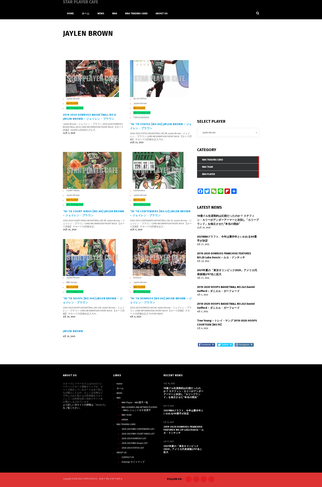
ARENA (125, 419)
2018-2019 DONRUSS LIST (134, 438)
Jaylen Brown (73, 98)
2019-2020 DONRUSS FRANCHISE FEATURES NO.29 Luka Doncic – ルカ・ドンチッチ (184, 429)
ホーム (120, 388)
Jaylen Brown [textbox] (208, 132)
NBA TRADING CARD (126, 424)
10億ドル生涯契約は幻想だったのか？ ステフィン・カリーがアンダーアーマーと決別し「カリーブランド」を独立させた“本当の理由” (184, 393)
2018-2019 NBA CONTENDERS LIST (138, 428)
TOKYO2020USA (141, 117)
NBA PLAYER (72, 103)
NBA (119, 397)
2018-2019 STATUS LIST (133, 447)
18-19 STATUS (140, 98)
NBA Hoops (71, 282)
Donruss (137, 277)
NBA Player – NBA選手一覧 (135, 402)
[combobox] (228, 132)
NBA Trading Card (74, 107)
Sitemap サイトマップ (133, 461)
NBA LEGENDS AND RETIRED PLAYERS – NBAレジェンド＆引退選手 (139, 409)
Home (119, 383)
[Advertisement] (222, 87)
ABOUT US (122, 452)
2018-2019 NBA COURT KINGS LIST (138, 433)
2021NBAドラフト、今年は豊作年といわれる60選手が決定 (183, 412)
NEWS (119, 393)
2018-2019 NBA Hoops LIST (135, 443)
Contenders (139, 190)
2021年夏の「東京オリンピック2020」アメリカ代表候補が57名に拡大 (183, 449)
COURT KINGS (73, 190)
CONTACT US (128, 457)
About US (100, 404)
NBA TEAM (126, 414)
